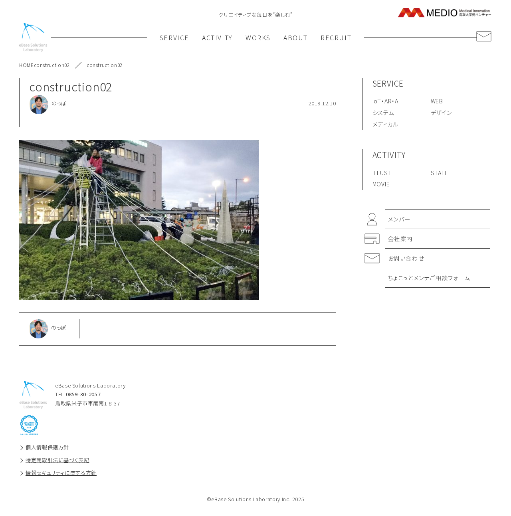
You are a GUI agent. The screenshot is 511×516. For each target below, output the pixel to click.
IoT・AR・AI (386, 101)
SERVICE (174, 37)
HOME (26, 64)
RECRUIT (336, 37)
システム (383, 112)
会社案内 (400, 238)
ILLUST (382, 172)
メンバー (399, 219)
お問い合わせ (406, 258)
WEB (437, 101)
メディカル (385, 124)
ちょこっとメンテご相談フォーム (429, 277)
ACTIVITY (217, 37)
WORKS (258, 37)
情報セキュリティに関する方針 (61, 472)
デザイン (441, 112)
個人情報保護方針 (47, 447)
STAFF (439, 172)
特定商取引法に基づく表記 (57, 460)
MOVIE (381, 184)
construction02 (52, 64)
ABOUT (295, 37)
